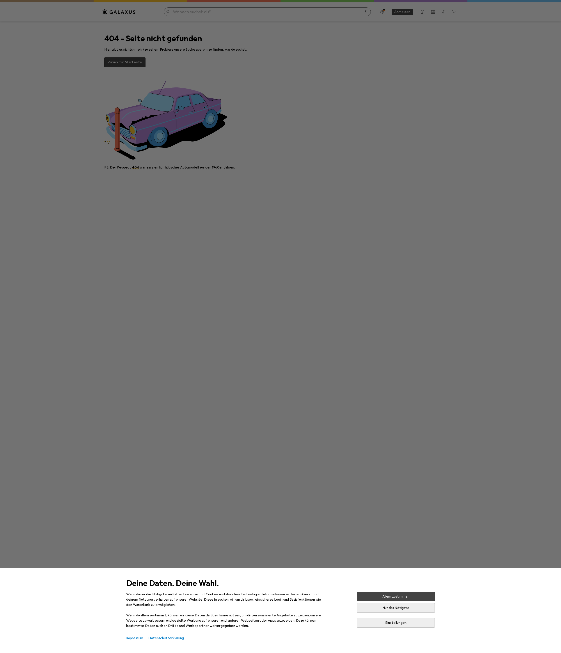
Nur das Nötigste (395, 608)
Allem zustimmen (395, 596)
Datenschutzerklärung (166, 638)
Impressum (134, 638)
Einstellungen (396, 623)
